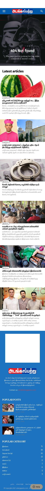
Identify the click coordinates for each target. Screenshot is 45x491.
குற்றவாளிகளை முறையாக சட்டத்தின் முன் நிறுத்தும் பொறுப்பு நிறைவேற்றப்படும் (28, 430)
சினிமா (5, 310)
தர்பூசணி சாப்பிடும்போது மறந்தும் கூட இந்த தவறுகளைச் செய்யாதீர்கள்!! (20, 101)
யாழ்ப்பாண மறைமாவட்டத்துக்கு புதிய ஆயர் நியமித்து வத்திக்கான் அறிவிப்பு (20, 146)
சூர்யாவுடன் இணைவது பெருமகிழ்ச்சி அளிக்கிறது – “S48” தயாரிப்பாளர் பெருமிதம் (21, 314)
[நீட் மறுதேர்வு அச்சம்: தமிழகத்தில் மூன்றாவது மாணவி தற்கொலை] (8, 419)
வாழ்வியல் (6, 97)
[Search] (42, 11)
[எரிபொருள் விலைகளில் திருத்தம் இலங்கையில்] (22, 256)
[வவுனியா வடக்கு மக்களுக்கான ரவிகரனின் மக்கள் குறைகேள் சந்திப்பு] (22, 212)
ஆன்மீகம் (6, 142)
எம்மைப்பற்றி (19, 484)
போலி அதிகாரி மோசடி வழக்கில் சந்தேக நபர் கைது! (20, 185)
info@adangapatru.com (27, 390)
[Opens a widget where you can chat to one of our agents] (36, 487)
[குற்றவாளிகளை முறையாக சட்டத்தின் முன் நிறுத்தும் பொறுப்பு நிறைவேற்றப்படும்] (8, 430)
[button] (4, 11)
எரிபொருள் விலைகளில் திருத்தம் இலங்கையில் (21, 271)
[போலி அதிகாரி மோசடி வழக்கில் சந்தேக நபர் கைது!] (22, 170)
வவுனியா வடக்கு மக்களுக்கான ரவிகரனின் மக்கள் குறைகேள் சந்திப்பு (20, 227)
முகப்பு (12, 484)
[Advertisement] (22, 4)
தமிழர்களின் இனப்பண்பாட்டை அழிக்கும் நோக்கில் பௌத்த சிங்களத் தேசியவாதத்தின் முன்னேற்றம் (29, 407)
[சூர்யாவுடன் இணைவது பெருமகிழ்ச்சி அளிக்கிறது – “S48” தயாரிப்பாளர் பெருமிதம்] (22, 298)
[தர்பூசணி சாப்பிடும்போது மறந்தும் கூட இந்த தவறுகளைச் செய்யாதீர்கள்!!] (22, 86)
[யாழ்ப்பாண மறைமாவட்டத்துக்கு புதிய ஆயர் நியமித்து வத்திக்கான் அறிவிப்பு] (22, 130)
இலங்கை (5, 181)
